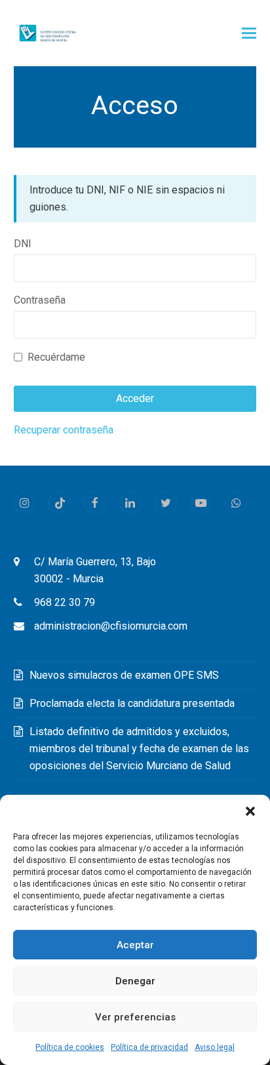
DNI (22, 243)
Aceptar (135, 945)
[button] (250, 811)
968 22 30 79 (64, 602)
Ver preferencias (135, 1017)
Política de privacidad (149, 1047)
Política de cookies (69, 1047)
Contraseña (40, 300)
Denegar (135, 981)
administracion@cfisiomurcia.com (110, 626)
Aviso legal (215, 1047)
